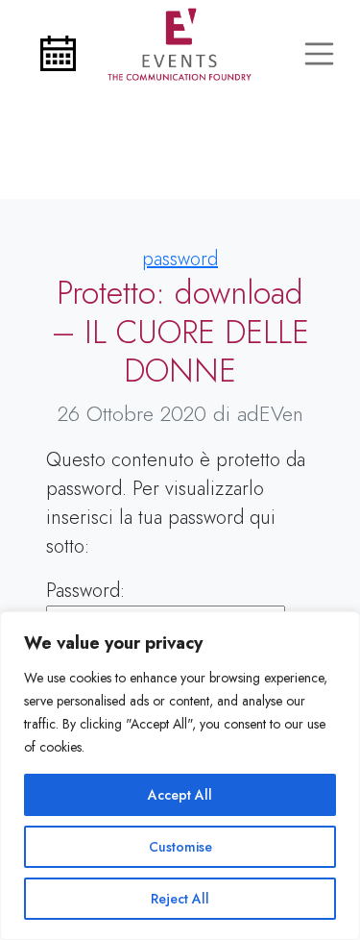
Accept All (180, 794)
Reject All (180, 898)
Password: (85, 591)
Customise (180, 846)
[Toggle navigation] (319, 54)
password (180, 259)
